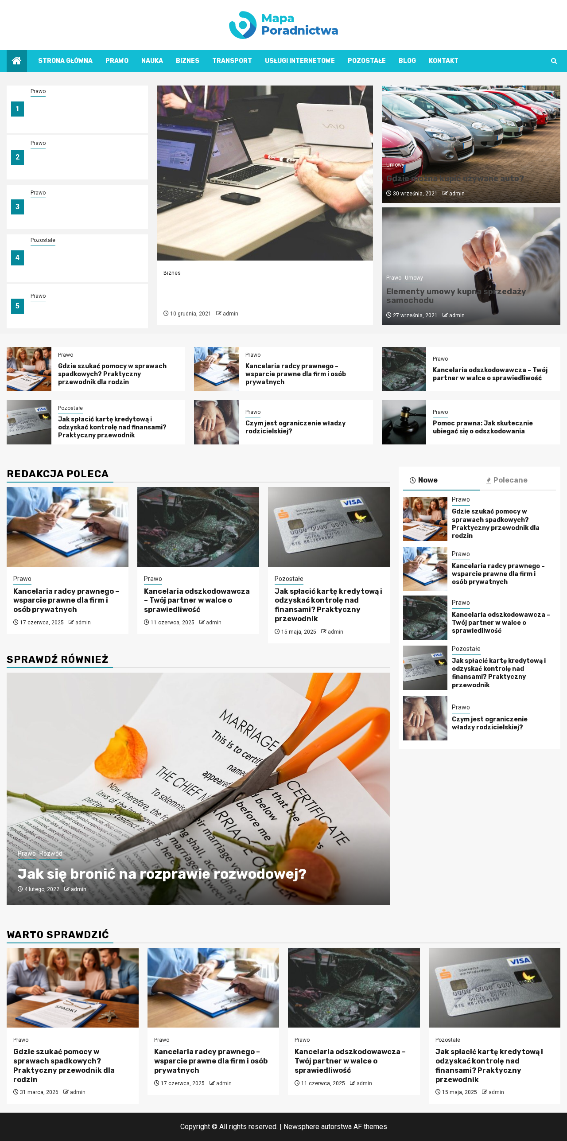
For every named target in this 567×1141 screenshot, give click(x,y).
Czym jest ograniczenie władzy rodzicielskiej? (490, 723)
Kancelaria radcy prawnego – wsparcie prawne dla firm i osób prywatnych (81, 162)
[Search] (553, 61)
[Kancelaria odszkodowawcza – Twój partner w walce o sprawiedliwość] (404, 369)
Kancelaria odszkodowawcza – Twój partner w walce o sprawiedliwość (80, 212)
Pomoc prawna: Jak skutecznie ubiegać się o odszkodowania (483, 427)
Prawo (116, 61)
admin (230, 314)
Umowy (395, 165)
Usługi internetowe (300, 61)
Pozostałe (367, 61)
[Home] (17, 61)
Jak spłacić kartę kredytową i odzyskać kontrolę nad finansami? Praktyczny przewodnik (77, 264)
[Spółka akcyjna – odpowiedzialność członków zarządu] (265, 173)
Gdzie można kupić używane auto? (455, 178)
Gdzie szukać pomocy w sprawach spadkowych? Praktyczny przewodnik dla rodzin (74, 115)
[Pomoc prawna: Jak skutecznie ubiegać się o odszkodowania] (404, 422)
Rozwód (50, 853)
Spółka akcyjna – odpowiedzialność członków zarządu (248, 292)
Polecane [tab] (510, 480)
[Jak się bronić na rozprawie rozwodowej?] (198, 789)
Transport (232, 61)
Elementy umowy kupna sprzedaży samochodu (456, 296)
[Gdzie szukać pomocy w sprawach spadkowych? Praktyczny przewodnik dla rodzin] (29, 369)
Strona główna (65, 61)
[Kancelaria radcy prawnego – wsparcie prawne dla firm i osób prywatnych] (216, 369)
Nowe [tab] (428, 480)
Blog (407, 61)
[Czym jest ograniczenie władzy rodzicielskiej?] (216, 422)
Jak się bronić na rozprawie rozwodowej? (162, 873)
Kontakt (443, 61)
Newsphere (301, 1126)
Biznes (187, 61)
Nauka (152, 61)
